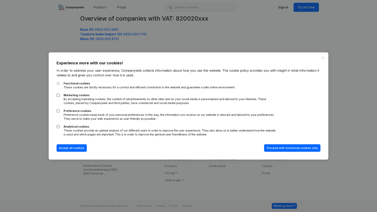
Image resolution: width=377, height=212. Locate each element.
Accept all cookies (71, 148)
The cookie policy (235, 70)
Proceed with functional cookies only (292, 148)
